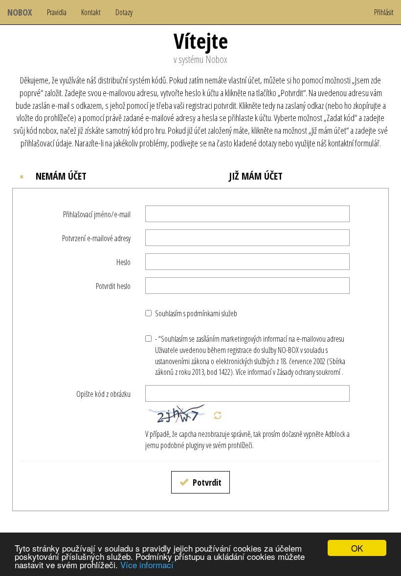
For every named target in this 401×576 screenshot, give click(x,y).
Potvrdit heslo (113, 286)
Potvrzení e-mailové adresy (96, 238)
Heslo (123, 262)
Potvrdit (206, 482)
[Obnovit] (218, 416)
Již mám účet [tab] (254, 176)
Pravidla (57, 12)
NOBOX (19, 12)
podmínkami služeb (212, 313)
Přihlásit (384, 12)
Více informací (147, 564)
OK (357, 548)
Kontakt (91, 12)
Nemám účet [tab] (60, 176)
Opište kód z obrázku (103, 394)
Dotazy (124, 12)
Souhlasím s (196, 313)
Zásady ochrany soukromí (308, 372)
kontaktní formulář (353, 143)
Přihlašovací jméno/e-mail (97, 214)
